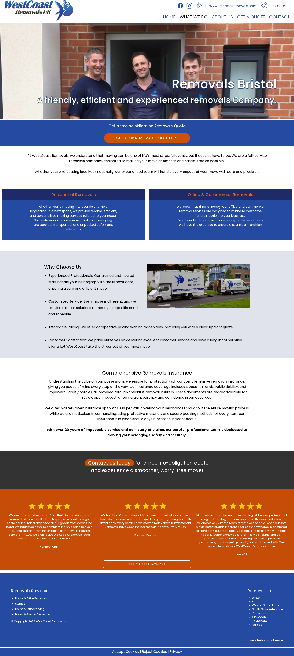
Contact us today (109, 462)
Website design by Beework (266, 640)
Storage (20, 603)
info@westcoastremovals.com (230, 5)
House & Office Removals (31, 598)
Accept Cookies (125, 651)
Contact (279, 17)
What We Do (194, 17)
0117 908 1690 (279, 5)
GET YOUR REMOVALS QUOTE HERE (147, 138)
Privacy (176, 651)
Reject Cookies (154, 651)
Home (169, 17)
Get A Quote (251, 17)
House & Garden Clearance (32, 614)
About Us (222, 17)
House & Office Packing (29, 609)
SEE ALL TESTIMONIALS (146, 564)
